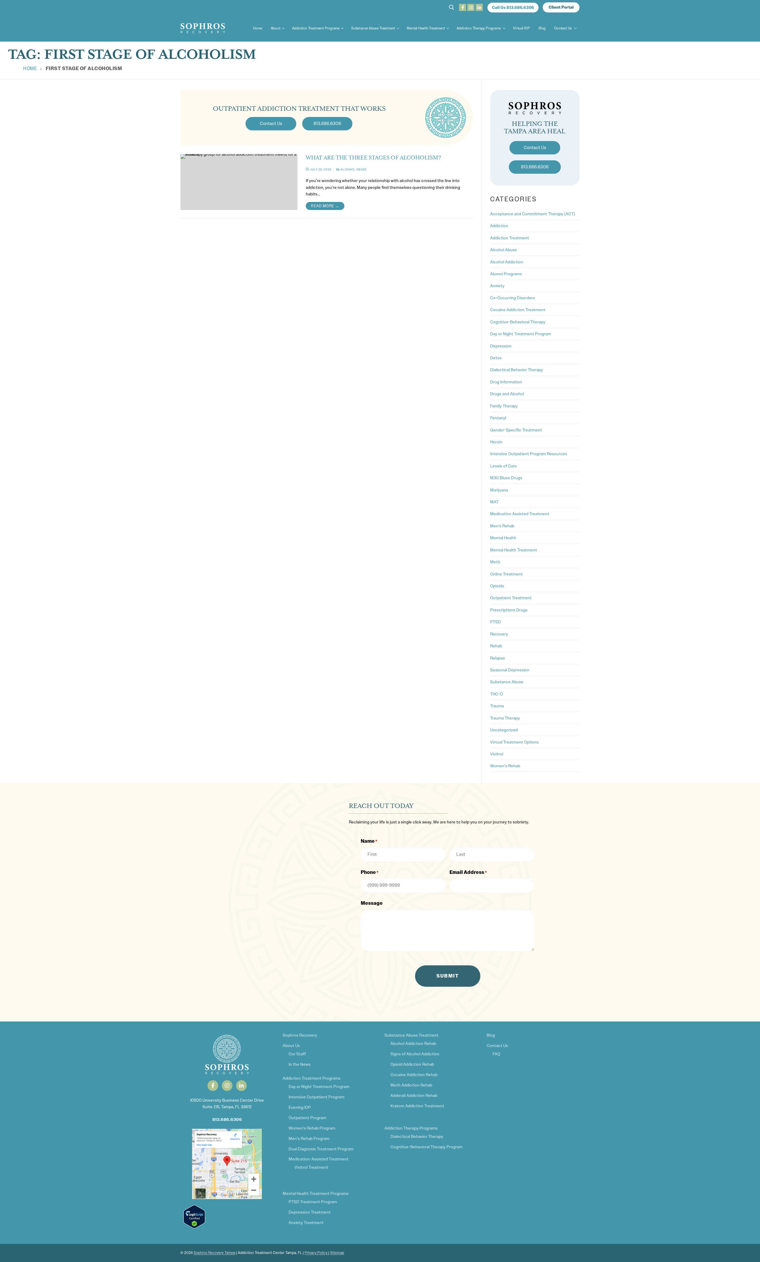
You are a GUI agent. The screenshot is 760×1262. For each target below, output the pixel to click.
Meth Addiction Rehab (411, 1085)
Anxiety (497, 285)
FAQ (496, 1054)
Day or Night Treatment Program (520, 333)
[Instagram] (470, 7)
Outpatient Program (307, 1117)
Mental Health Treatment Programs (316, 1193)
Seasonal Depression (509, 670)
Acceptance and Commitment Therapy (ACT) (532, 213)
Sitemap (337, 1252)
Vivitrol (496, 754)
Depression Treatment (310, 1212)
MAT (494, 502)
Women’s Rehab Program (312, 1128)
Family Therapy (504, 406)
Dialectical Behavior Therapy (516, 369)
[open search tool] (451, 7)
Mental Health (503, 537)
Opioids (497, 586)
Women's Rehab (505, 765)
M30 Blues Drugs (506, 477)
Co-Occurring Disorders (512, 298)
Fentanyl (498, 417)
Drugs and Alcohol (507, 393)
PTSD (495, 621)
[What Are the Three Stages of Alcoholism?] (238, 182)
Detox (496, 357)
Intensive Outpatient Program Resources (528, 453)
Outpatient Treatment (511, 597)
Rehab (496, 646)
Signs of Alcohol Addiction (414, 1054)
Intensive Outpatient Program (316, 1097)
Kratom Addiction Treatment (417, 1105)
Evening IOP (300, 1107)
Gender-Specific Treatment (516, 430)
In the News (300, 1064)
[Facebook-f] (213, 1085)
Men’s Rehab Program (309, 1138)
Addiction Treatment (509, 238)
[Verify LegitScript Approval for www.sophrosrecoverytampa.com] (194, 1227)
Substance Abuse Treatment (411, 1035)
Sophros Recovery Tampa (214, 1252)
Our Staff (297, 1054)
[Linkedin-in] (241, 1085)
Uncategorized (504, 730)
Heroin (496, 442)
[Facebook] (462, 7)
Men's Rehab (502, 526)
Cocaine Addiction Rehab (414, 1074)
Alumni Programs (506, 273)
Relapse (497, 658)
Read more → (325, 205)
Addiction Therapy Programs (411, 1128)
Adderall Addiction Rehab (413, 1095)
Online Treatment (506, 574)
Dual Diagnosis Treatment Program (321, 1149)
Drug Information (506, 382)
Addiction (499, 225)
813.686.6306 (227, 1119)
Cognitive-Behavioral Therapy (517, 322)
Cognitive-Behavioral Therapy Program (426, 1146)
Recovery (499, 634)
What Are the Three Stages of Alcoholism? (373, 158)
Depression (501, 346)
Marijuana (499, 490)
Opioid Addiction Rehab (412, 1064)
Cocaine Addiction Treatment (517, 309)
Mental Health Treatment (513, 550)
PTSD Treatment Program (313, 1201)
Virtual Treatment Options (514, 742)
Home (30, 68)
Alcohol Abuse (353, 169)
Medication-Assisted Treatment (319, 1159)
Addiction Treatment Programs (312, 1078)
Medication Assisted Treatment (519, 513)
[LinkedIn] (479, 7)
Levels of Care (503, 466)
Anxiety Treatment (306, 1222)
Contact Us (497, 1045)
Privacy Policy (316, 1252)
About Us (291, 1045)
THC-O (496, 694)
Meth (495, 561)
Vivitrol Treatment (311, 1167)
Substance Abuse (506, 681)
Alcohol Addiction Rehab (413, 1043)
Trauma (497, 706)
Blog (491, 1035)
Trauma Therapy (505, 718)
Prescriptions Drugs (509, 610)
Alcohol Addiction (506, 262)
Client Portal (561, 7)
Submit (447, 976)
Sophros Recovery (300, 1035)
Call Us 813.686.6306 (513, 7)
